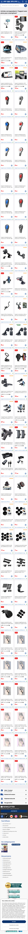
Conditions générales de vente (9, 827)
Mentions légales (6, 829)
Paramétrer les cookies (14, 925)
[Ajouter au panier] (12, 37)
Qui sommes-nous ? (7, 823)
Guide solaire (5, 837)
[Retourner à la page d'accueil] (12, 1)
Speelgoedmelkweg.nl (7, 869)
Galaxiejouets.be (6, 871)
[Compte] (23, 2)
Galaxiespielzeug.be (7, 873)
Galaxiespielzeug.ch (7, 862)
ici (24, 917)
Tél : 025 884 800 (8, 791)
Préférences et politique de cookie (10, 831)
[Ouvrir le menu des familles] (1, 1)
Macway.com (5, 877)
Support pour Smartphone (6, 116)
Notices (4, 835)
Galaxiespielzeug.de (7, 858)
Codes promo (6, 833)
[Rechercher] (25, 5)
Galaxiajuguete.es (6, 865)
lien (20, 909)
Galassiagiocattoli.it (7, 867)
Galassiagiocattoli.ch (7, 864)
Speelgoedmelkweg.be (7, 875)
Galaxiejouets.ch (6, 860)
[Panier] (26, 2)
